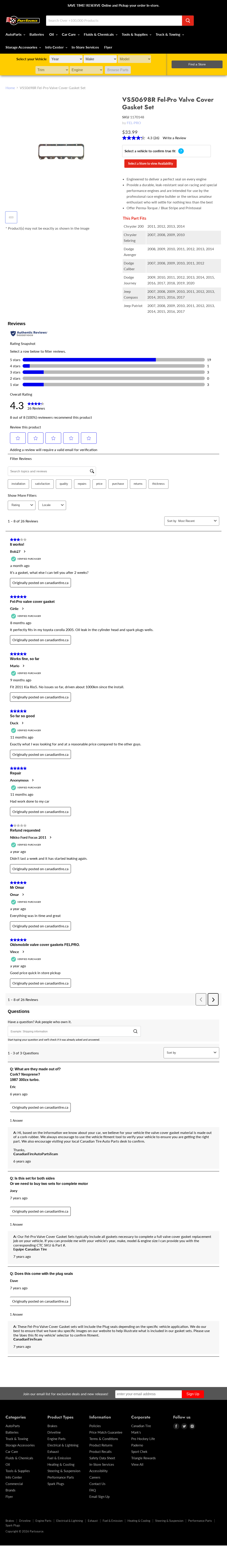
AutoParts (14, 34)
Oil (52, 34)
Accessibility (98, 1471)
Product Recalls (100, 1452)
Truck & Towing (168, 34)
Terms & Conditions (103, 1439)
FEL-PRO (134, 123)
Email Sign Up (99, 1497)
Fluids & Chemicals (99, 34)
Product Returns (101, 1445)
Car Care (69, 34)
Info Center (55, 47)
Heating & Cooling (60, 1464)
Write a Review (174, 138)
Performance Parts (60, 1477)
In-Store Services (85, 47)
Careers (94, 1477)
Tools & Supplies (135, 34)
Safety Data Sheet (102, 1458)
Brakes (52, 1426)
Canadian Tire (141, 1426)
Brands (11, 1490)
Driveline (54, 1432)
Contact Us (97, 1484)
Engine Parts (56, 1439)
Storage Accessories (22, 47)
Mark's (136, 1432)
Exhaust (53, 1452)
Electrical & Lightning (62, 1445)
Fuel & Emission (59, 1458)
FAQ (92, 1490)
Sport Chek (139, 1452)
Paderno (137, 1445)
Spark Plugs (55, 1484)
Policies (95, 1426)
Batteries (36, 34)
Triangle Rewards (143, 1458)
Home (10, 88)
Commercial (14, 1484)
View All (137, 1464)
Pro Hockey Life (143, 1439)
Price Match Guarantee (105, 1432)
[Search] (188, 21)
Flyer (108, 47)
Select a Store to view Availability (150, 163)
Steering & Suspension (63, 1471)
